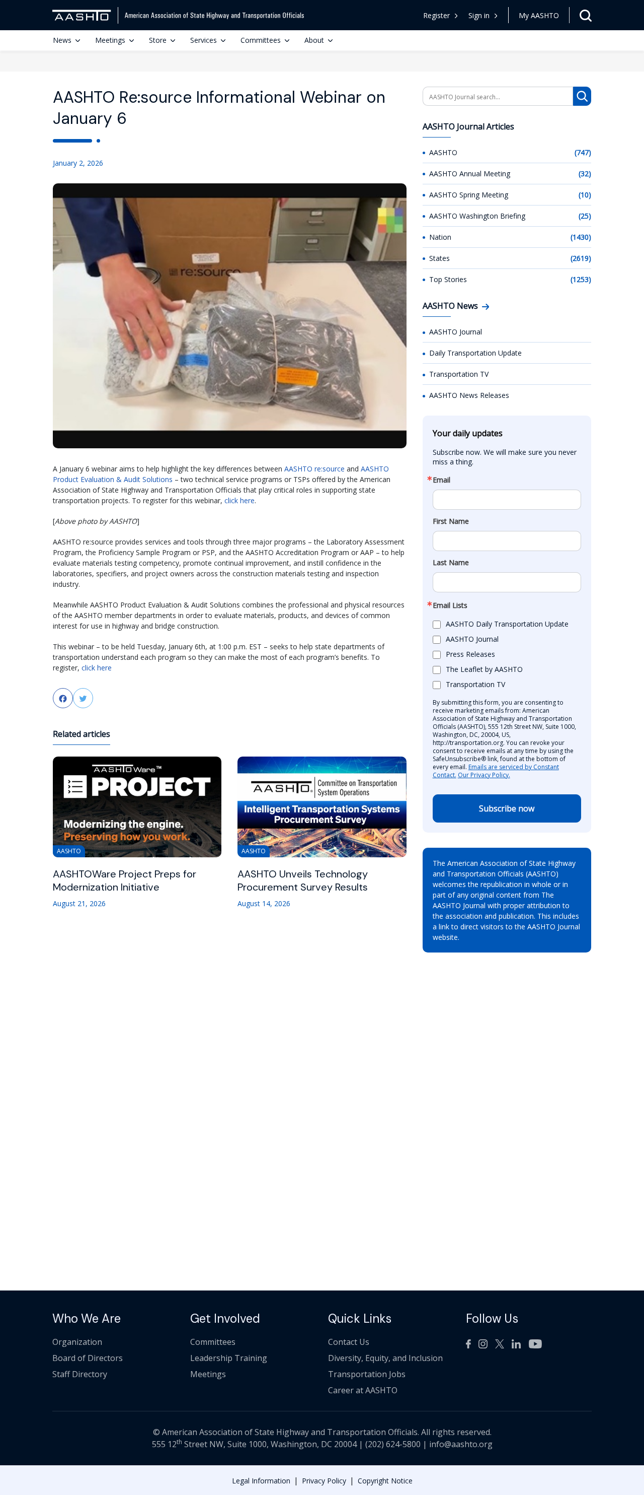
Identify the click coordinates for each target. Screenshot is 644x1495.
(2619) (581, 258)
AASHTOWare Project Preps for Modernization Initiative (124, 880)
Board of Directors (87, 1358)
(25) (585, 216)
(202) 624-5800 (393, 1444)
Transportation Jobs (367, 1374)
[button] (483, 15)
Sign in (479, 15)
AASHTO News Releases (469, 395)
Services (203, 40)
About (314, 40)
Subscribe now (506, 808)
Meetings (110, 40)
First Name (451, 521)
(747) (583, 152)
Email (441, 480)
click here (239, 500)
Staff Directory (79, 1374)
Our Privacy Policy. (484, 775)
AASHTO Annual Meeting (469, 173)
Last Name (451, 562)
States (439, 258)
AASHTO (443, 152)
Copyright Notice (385, 1480)
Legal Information (261, 1480)
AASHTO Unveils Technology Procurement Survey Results (302, 880)
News (62, 40)
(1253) (581, 279)
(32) (585, 173)
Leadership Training (228, 1358)
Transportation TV (459, 374)
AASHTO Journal (455, 331)
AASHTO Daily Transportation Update (507, 624)
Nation (440, 237)
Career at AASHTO (362, 1390)
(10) (585, 194)
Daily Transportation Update (475, 353)
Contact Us (348, 1341)
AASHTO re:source (314, 468)
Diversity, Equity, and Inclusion (385, 1358)
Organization (77, 1341)
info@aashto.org (461, 1444)
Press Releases (470, 654)
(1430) (581, 237)
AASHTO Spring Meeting (468, 194)
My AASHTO (539, 15)
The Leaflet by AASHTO (484, 669)
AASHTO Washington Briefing (477, 216)
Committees (260, 40)
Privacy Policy (324, 1480)
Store (158, 40)
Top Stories (448, 279)
